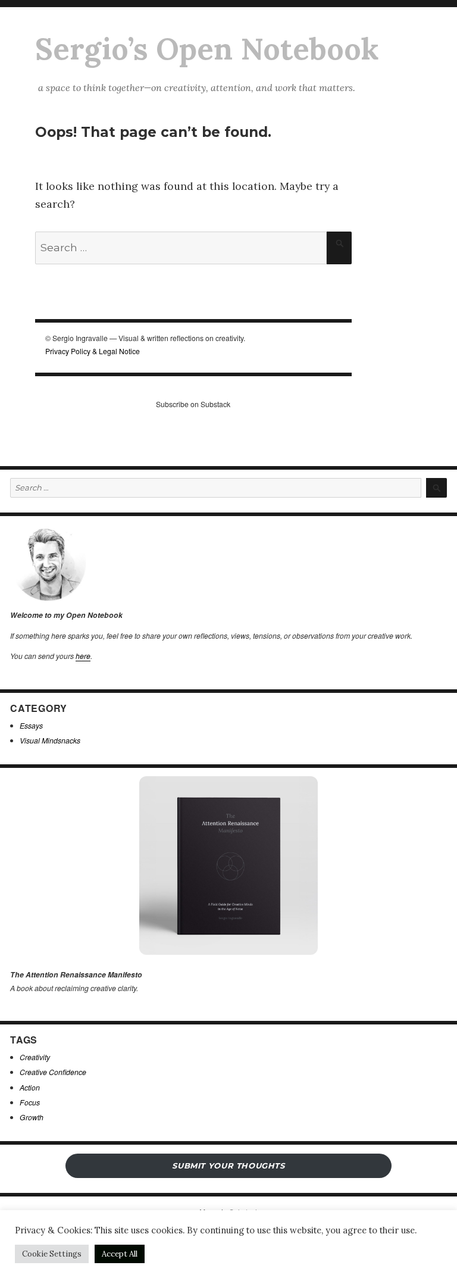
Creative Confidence (53, 1072)
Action (30, 1087)
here (83, 656)
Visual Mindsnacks (50, 740)
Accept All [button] (119, 1254)
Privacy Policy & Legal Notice (92, 351)
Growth (31, 1117)
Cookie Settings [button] (52, 1254)
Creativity (35, 1057)
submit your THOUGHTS (228, 1165)
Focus (30, 1102)
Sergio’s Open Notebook (206, 49)
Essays (31, 725)
